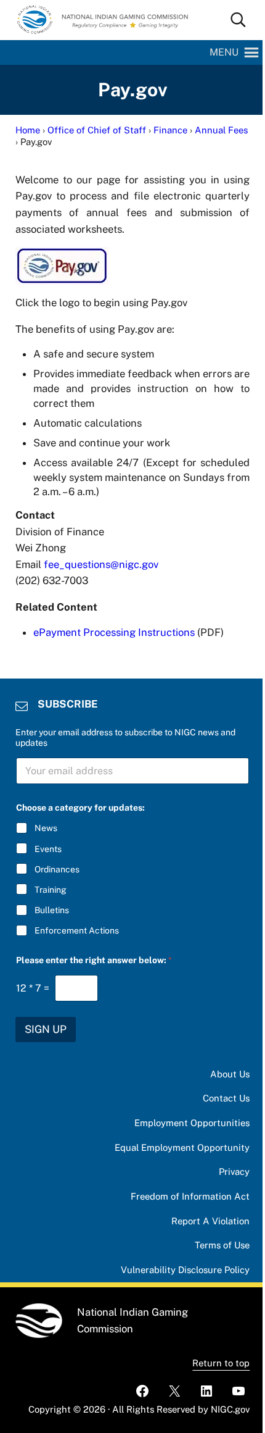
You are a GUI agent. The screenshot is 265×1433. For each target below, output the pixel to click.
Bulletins (52, 910)
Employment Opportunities (192, 1123)
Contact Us (226, 1098)
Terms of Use (222, 1245)
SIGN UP (46, 1029)
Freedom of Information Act (190, 1196)
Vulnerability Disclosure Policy (185, 1269)
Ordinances (57, 869)
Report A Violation (210, 1221)
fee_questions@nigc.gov (101, 564)
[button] (224, 52)
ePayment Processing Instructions (114, 632)
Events (48, 849)
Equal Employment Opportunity (182, 1147)
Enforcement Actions (77, 930)
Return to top (221, 1363)
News (46, 828)
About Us (230, 1074)
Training (51, 890)
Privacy (234, 1171)
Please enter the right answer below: (94, 960)
